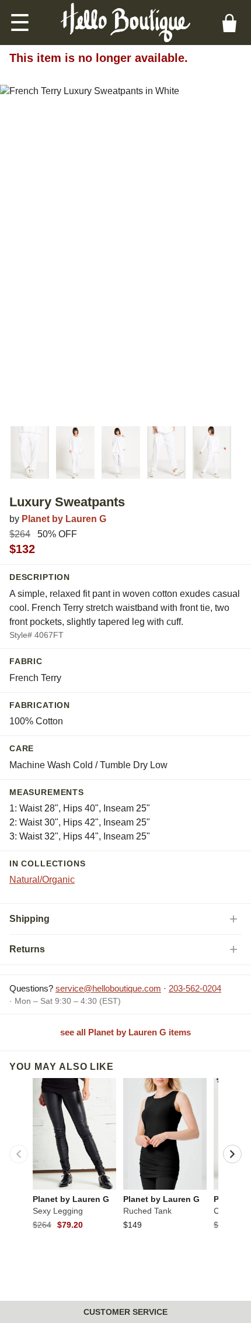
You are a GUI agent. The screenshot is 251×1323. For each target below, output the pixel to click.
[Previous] (18, 1154)
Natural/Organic (42, 880)
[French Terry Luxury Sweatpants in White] (29, 452)
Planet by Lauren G (64, 519)
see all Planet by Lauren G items (125, 1032)
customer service (125, 1312)
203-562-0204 (195, 988)
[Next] (232, 1154)
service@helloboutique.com (108, 988)
